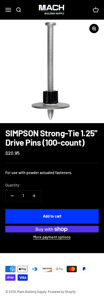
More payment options (52, 237)
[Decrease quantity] (12, 196)
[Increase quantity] (34, 196)
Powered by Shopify (62, 291)
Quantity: (13, 185)
